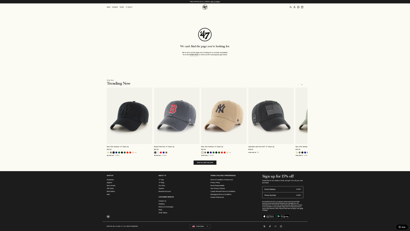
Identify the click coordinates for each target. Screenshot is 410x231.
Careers (161, 188)
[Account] (294, 7)
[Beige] (108, 152)
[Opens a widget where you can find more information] (402, 227)
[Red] (127, 152)
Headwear (110, 180)
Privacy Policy (215, 183)
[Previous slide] (298, 84)
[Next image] (150, 116)
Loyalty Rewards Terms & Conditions (222, 191)
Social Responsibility (217, 185)
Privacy (265, 210)
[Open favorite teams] (298, 7)
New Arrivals (111, 185)
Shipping (161, 204)
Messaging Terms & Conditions (220, 194)
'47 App (161, 180)
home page (193, 55)
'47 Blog (161, 183)
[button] (110, 155)
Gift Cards (110, 188)
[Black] (114, 152)
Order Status (163, 213)
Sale (108, 194)
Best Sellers (111, 191)
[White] (158, 152)
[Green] (119, 152)
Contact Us (162, 201)
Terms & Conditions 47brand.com (221, 180)
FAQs (160, 210)
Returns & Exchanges (166, 207)
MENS (108, 7)
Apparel (109, 183)
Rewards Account (165, 191)
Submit (298, 189)
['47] (205, 7)
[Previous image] (108, 116)
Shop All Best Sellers (205, 162)
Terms (301, 208)
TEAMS (122, 7)
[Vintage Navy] (155, 152)
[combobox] (200, 226)
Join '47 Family (215, 1)
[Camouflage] (166, 152)
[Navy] (116, 152)
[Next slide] (302, 84)
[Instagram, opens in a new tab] (281, 226)
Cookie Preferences (217, 197)
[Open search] (291, 7)
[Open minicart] (302, 7)
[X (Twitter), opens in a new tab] (264, 226)
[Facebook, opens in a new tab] (270, 226)
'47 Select (129, 7)
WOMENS (115, 7)
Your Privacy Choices (217, 188)
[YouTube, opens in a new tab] (275, 226)
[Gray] (111, 152)
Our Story (162, 185)
